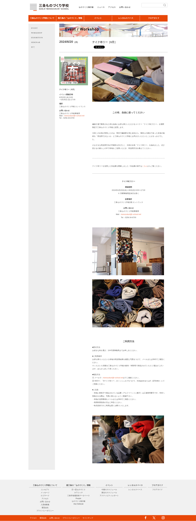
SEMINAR (35, 42)
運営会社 (45, 508)
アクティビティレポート (109, 496)
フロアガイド (153, 18)
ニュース (101, 7)
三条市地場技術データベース (78, 496)
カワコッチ (78, 493)
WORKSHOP (36, 33)
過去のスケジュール (109, 493)
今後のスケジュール (109, 490)
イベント (98, 18)
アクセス (112, 7)
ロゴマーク (45, 496)
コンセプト (45, 490)
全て (33, 47)
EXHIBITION (37, 37)
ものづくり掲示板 (86, 7)
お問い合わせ (125, 7)
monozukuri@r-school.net (74, 116)
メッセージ (45, 493)
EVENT (34, 28)
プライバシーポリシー (45, 511)
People (78, 498)
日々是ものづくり (78, 490)
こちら (144, 166)
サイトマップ (88, 518)
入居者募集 (45, 505)
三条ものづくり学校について (42, 18)
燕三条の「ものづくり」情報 (70, 18)
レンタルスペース (125, 18)
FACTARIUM (78, 504)
